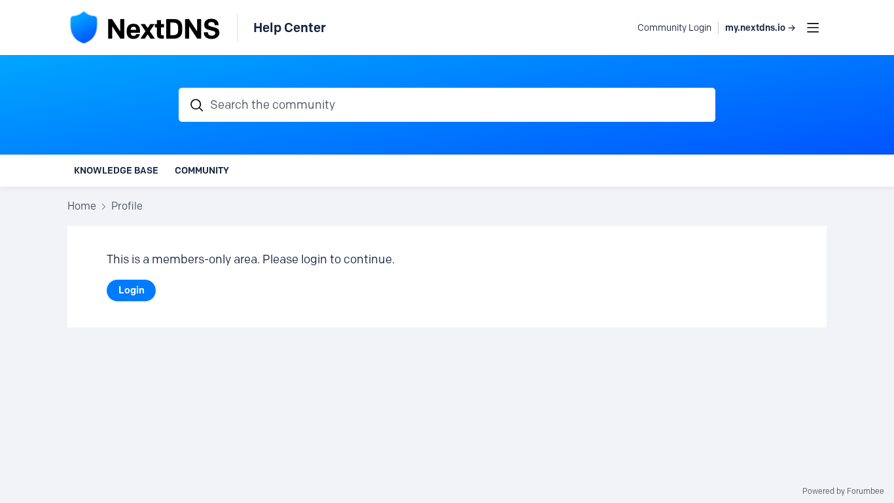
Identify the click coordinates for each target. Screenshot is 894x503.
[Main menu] (813, 27)
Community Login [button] (674, 27)
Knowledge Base (116, 170)
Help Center (289, 27)
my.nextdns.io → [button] (760, 27)
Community (202, 170)
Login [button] (131, 290)
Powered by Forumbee (843, 491)
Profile (127, 206)
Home (81, 206)
